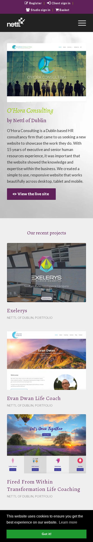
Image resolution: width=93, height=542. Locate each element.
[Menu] (80, 23)
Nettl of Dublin (29, 120)
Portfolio (44, 317)
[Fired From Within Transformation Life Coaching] (46, 443)
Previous (17, 72)
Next (76, 72)
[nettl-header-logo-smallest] (38, 23)
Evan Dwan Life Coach (34, 398)
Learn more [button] (68, 522)
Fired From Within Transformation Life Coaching (43, 485)
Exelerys (17, 310)
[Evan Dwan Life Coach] (46, 360)
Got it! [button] (46, 534)
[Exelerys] (46, 272)
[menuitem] (33, 3)
